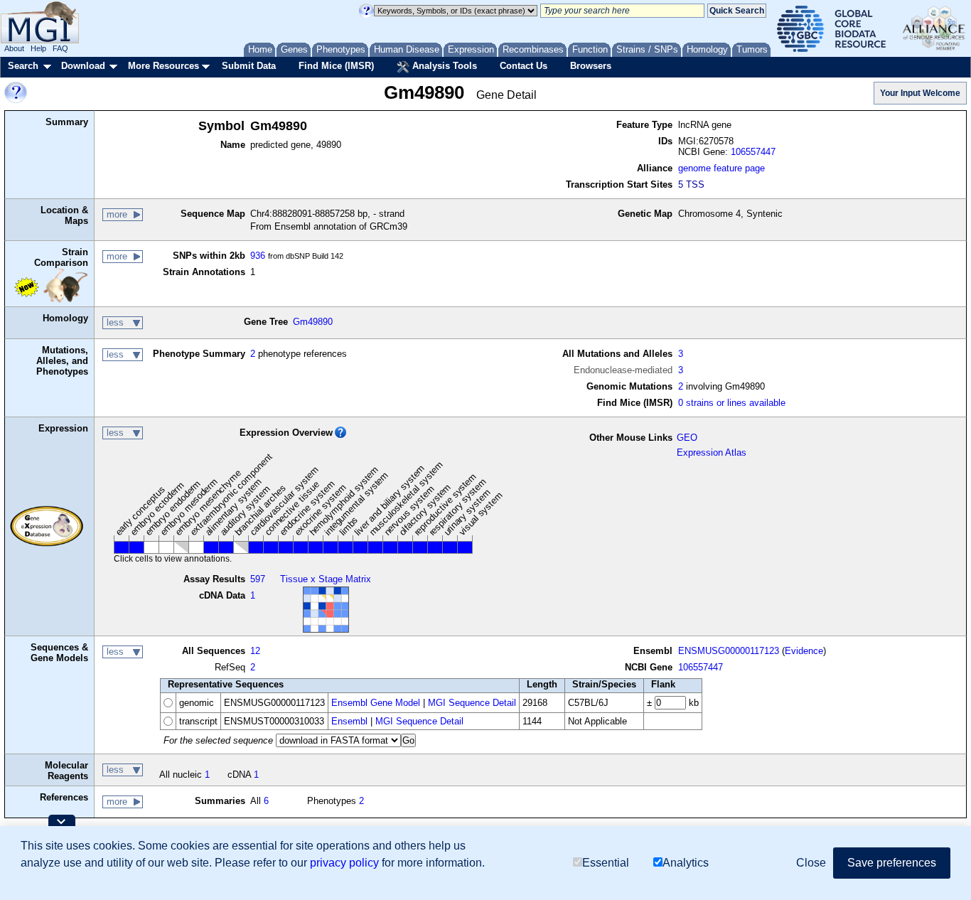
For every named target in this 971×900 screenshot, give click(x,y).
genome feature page (721, 168)
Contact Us (523, 65)
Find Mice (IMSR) (336, 65)
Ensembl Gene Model (375, 702)
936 (257, 255)
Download (83, 65)
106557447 (753, 151)
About (14, 48)
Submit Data (249, 65)
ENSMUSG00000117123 (728, 650)
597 (257, 579)
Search (23, 65)
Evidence (804, 650)
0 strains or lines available (731, 402)
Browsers (590, 65)
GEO (687, 437)
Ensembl (349, 721)
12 (255, 650)
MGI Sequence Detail (472, 702)
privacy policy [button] (344, 863)
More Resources (163, 65)
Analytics (685, 863)
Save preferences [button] (891, 863)
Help (38, 48)
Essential (605, 863)
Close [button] (811, 863)
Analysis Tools (443, 65)
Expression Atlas (711, 452)
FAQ (60, 48)
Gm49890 (313, 321)
